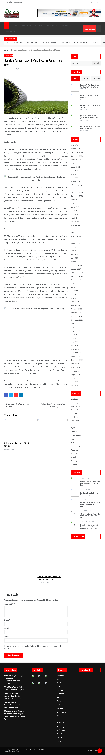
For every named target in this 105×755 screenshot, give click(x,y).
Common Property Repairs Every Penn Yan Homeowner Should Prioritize (90, 483)
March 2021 (75, 349)
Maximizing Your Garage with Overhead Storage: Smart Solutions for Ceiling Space (89, 527)
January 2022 (76, 313)
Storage (74, 464)
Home (15, 25)
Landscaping (51, 25)
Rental (73, 457)
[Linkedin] (21, 395)
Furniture (74, 417)
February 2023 (76, 265)
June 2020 (74, 382)
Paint (73, 443)
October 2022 (76, 280)
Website (7, 636)
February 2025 (76, 185)
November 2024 (77, 196)
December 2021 (77, 316)
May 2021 (74, 342)
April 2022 (75, 302)
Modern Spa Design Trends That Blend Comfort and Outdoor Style (90, 516)
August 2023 (75, 243)
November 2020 (77, 364)
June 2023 (74, 251)
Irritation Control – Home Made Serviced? (90, 106)
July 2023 (74, 247)
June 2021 (74, 338)
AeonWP (16, 751)
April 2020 (75, 386)
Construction (76, 406)
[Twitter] (11, 395)
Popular (76, 78)
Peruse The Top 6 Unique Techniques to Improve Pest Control (89, 117)
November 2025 (77, 156)
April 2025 (75, 178)
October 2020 (76, 367)
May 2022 (74, 298)
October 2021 (76, 324)
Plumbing (10, 31)
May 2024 (74, 218)
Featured (74, 410)
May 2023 (74, 254)
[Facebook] (6, 395)
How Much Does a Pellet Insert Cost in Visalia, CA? (89, 494)
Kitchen (38, 25)
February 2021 (76, 353)
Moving (74, 439)
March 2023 (75, 262)
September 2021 (77, 327)
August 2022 (75, 287)
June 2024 (74, 214)
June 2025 (74, 171)
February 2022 (76, 309)
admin (8, 69)
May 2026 (74, 145)
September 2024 (77, 203)
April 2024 (75, 222)
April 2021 (74, 345)
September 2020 (77, 371)
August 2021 (75, 331)
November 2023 (77, 233)
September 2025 (77, 163)
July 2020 (74, 378)
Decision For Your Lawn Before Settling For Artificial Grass (89, 86)
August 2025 (75, 167)
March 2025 (75, 182)
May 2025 (74, 174)
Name (7, 620)
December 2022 (77, 273)
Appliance (75, 399)
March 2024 (75, 225)
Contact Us (97, 751)
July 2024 (74, 211)
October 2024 (76, 200)
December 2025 (77, 152)
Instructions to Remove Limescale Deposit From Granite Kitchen (30, 43)
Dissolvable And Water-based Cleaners (17, 405)
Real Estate (75, 454)
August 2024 (75, 207)
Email (7, 628)
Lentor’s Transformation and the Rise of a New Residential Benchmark (90, 504)
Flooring (74, 413)
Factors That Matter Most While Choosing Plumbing (53, 405)
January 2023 (76, 269)
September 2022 (77, 284)
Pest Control (67, 25)
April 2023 (75, 258)
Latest (86, 78)
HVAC (73, 428)
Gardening (26, 25)
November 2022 (77, 276)
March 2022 (75, 305)
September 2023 (77, 240)
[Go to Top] (99, 750)
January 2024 (76, 229)
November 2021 (77, 320)
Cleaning (74, 403)
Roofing (74, 461)
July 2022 (74, 291)
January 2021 (76, 356)
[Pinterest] (16, 395)
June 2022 (74, 294)
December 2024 (77, 192)
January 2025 (76, 189)
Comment (8, 604)
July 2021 (74, 335)
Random (97, 78)
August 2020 (75, 375)
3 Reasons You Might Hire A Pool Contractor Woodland (79, 43)
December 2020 (77, 360)
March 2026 (75, 149)
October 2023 (76, 236)
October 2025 (76, 160)
